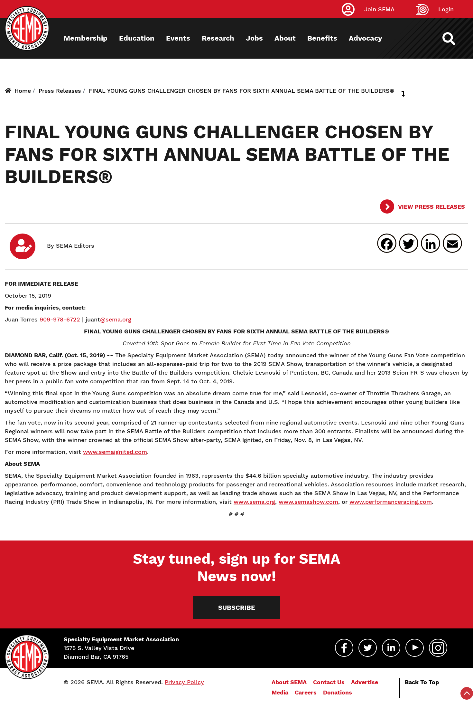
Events (178, 38)
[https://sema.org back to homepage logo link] (454, 38)
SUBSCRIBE (236, 607)
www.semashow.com (308, 501)
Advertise (364, 682)
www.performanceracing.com (390, 501)
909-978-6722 (61, 319)
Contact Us (329, 682)
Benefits (322, 38)
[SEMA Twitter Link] (367, 648)
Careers (306, 692)
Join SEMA (379, 9)
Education (136, 38)
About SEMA (289, 682)
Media (280, 692)
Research (218, 38)
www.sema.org (254, 501)
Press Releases (60, 90)
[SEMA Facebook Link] (344, 648)
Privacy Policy (184, 682)
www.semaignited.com (115, 451)
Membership (85, 38)
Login (446, 9)
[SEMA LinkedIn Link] (391, 648)
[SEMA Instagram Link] (438, 648)
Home (22, 90)
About (285, 38)
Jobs (254, 38)
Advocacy (365, 38)
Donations (337, 692)
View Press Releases (431, 206)
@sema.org (115, 319)
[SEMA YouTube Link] (414, 648)
